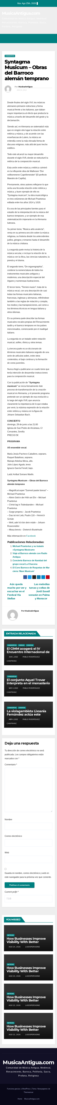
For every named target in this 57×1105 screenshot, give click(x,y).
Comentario (11, 764)
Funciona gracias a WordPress (19, 1089)
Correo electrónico (13, 836)
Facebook (31, 536)
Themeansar (28, 1092)
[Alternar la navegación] (52, 38)
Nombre (8, 819)
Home (20, 1099)
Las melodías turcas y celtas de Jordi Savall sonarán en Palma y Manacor (39, 591)
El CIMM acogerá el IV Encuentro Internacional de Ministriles (28, 652)
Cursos (21, 645)
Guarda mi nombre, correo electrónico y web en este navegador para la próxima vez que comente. (28, 875)
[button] (41, 38)
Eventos (30, 645)
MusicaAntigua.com (21, 13)
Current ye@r (12, 892)
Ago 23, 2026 (15, 976)
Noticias (10, 935)
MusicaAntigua (25, 86)
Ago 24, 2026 (15, 947)
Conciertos (9, 56)
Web (7, 852)
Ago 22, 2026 (15, 1005)
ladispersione (32, 947)
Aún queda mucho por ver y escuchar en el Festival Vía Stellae (16, 591)
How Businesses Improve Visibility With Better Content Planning (26, 942)
